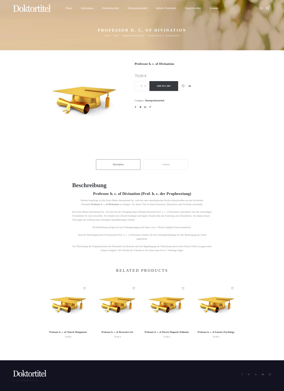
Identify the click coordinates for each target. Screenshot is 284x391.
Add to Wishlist (183, 86)
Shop (116, 36)
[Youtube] (263, 374)
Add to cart (164, 86)
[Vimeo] (270, 374)
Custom (165, 164)
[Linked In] (256, 374)
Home (107, 36)
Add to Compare (189, 86)
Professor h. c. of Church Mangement (68, 332)
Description (118, 164)
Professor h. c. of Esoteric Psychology (216, 332)
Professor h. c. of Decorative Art (117, 332)
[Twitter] (249, 374)
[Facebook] (242, 374)
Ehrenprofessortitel (133, 36)
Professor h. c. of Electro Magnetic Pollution (167, 332)
